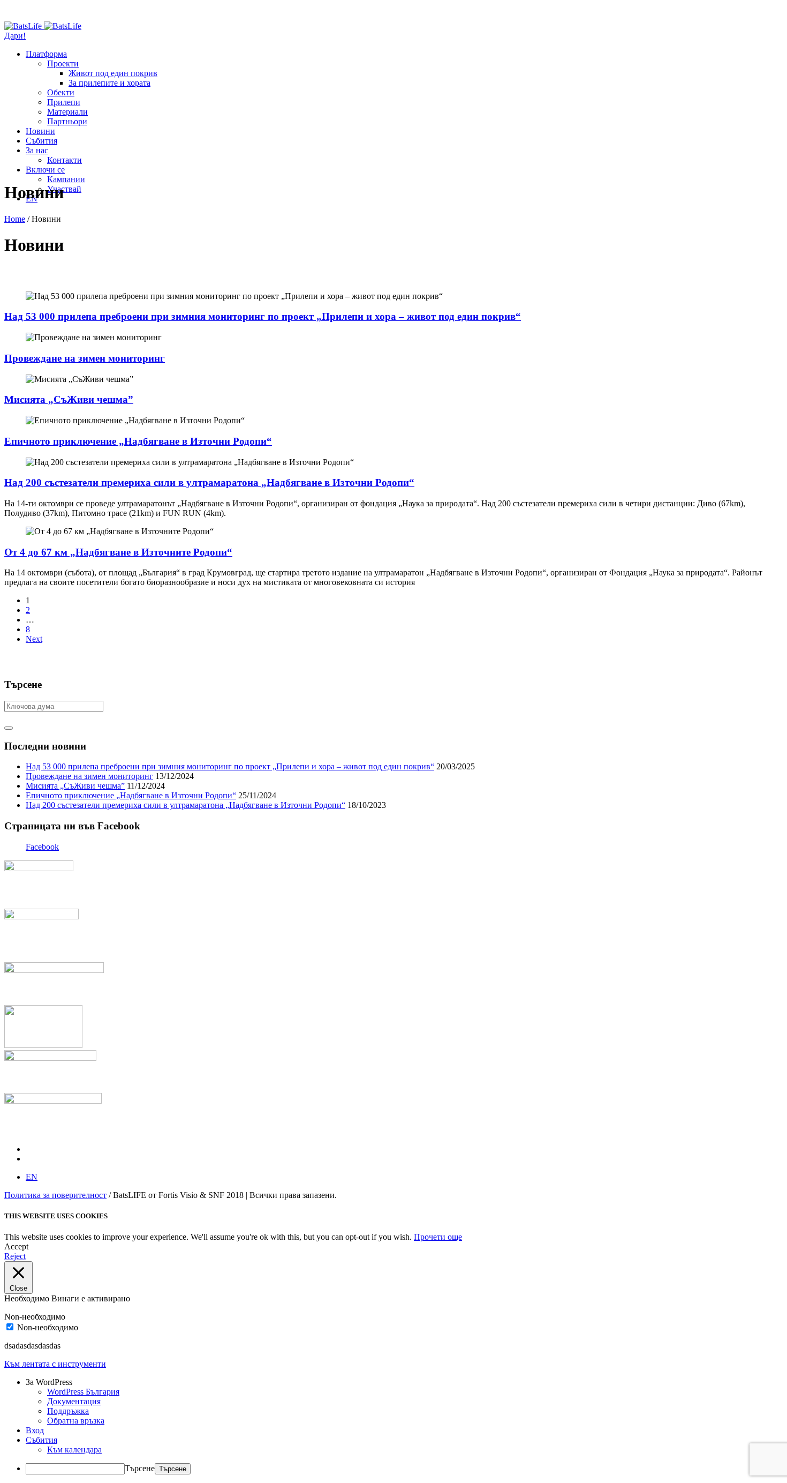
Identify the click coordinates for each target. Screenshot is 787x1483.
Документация (74, 1401)
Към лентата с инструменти (55, 1363)
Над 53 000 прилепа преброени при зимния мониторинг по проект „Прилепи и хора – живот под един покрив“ (262, 316)
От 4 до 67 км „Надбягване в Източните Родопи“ (118, 552)
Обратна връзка (75, 1420)
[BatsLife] (42, 26)
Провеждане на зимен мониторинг (84, 358)
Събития (41, 1439)
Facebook (42, 846)
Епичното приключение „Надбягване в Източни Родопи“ (138, 441)
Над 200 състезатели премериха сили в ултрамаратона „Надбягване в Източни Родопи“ (209, 482)
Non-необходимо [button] (34, 1316)
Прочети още (438, 1236)
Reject (15, 1256)
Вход (35, 1430)
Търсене (140, 1468)
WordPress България (83, 1391)
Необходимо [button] (27, 1298)
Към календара (74, 1449)
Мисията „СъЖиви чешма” (68, 399)
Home (14, 218)
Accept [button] (16, 1246)
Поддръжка (68, 1410)
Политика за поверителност (55, 1195)
